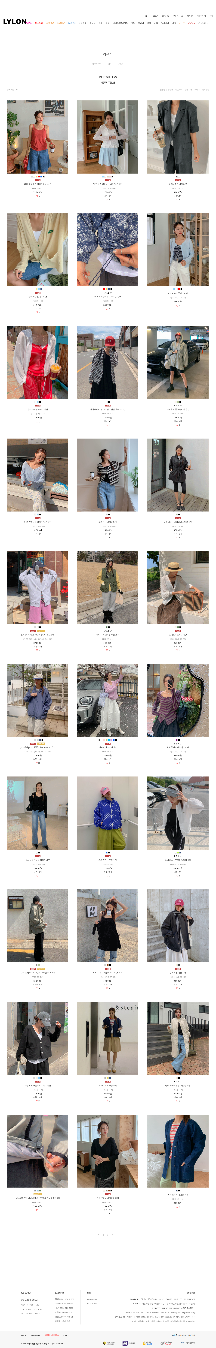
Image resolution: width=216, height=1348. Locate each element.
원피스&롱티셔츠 (120, 23)
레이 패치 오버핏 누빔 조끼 (107, 635)
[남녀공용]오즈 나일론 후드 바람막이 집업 (37, 747)
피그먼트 (71, 23)
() (178, 16)
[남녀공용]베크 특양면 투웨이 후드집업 (37, 635)
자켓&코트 (96, 64)
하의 (108, 23)
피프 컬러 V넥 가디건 (108, 747)
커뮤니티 (202, 23)
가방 (156, 23)
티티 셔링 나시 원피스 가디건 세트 (107, 973)
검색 (211, 16)
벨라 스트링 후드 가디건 (38, 409)
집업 (110, 64)
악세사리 (165, 23)
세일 (174, 23)
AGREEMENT (36, 1335)
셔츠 (133, 23)
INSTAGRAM (92, 1299)
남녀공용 (191, 23)
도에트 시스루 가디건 (178, 635)
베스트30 (39, 23)
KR (146, 16)
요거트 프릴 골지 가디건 (178, 293)
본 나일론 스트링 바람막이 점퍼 (178, 860)
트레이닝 (61, 23)
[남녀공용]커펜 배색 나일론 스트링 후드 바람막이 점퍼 (38, 1198)
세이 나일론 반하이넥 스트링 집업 (178, 522)
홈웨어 (141, 23)
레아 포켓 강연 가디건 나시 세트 (37, 184)
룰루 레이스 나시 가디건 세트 (37, 860)
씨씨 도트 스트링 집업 (108, 860)
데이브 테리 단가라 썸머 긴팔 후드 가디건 (107, 409)
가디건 (121, 64)
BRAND (24, 1335)
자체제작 (50, 23)
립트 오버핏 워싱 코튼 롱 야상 (177, 1085)
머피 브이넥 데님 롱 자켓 (177, 1195)
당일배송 (82, 23)
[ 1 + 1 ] (181, 23)
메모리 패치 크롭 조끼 (108, 1085)
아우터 (92, 23)
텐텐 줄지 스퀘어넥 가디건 (178, 747)
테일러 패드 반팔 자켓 (178, 184)
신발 (149, 23)
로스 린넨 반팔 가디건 (108, 522)
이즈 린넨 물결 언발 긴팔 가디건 (37, 522)
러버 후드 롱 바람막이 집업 (178, 409)
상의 (100, 23)
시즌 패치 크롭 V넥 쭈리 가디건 (38, 1085)
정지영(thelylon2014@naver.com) (181, 1312)
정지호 (176, 1299)
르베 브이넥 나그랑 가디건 (108, 1198)
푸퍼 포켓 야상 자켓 (178, 973)
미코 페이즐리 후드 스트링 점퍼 (107, 296)
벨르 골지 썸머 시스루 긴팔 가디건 (107, 184)
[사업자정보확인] (187, 1308)
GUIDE (65, 1335)
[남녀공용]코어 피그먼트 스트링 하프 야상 (37, 973)
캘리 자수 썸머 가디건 (37, 296)
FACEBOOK (92, 1304)
